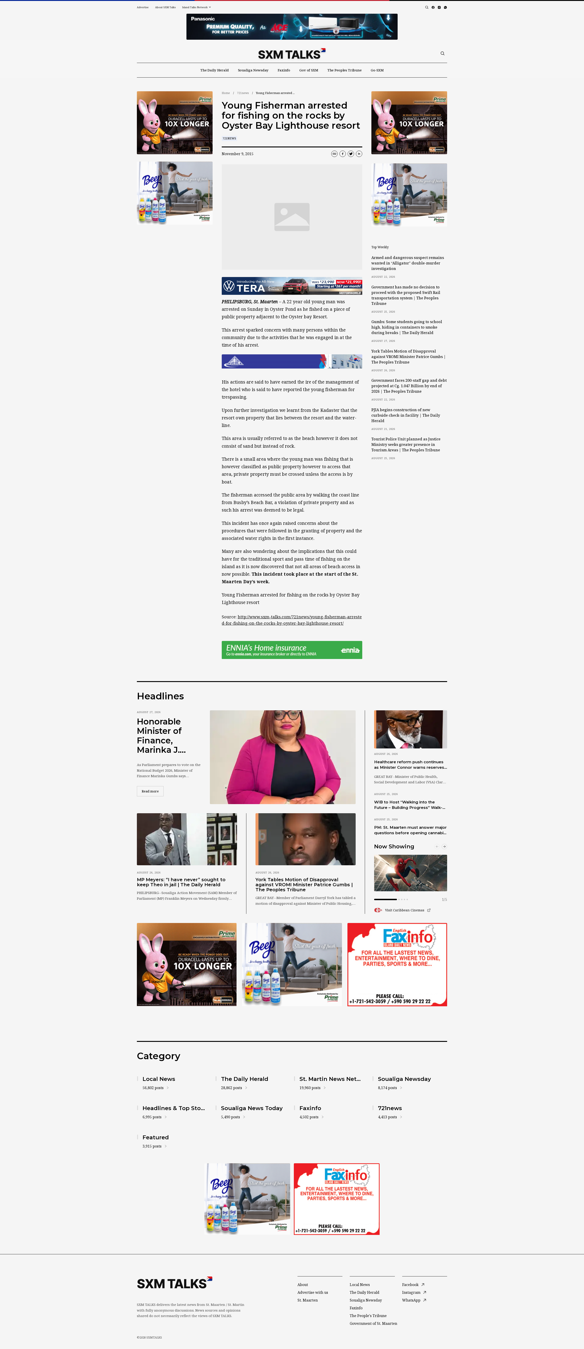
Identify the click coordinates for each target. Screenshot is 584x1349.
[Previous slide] (437, 846)
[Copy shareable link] (334, 154)
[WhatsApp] (445, 7)
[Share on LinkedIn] (359, 154)
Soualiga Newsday (253, 70)
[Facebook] (433, 7)
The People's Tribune (368, 1315)
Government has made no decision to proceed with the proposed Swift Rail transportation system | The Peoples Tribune (405, 295)
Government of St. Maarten (373, 1323)
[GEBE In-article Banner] (292, 361)
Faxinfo (284, 70)
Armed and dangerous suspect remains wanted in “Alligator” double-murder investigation (407, 263)
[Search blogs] (426, 7)
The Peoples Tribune (344, 70)
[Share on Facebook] (342, 154)
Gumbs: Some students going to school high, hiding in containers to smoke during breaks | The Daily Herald (406, 327)
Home (226, 93)
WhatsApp (411, 1300)
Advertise (143, 7)
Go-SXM (377, 70)
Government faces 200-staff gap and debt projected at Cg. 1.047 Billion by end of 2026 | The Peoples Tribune (409, 386)
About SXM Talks (165, 7)
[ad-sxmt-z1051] (175, 193)
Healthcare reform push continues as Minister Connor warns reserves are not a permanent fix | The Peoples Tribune (409, 765)
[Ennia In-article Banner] (292, 650)
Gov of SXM (308, 70)
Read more (153, 791)
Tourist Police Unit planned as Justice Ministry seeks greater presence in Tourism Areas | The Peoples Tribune (406, 444)
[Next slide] (444, 846)
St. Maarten (307, 1300)
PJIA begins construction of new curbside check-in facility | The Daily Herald (405, 415)
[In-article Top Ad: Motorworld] (292, 286)
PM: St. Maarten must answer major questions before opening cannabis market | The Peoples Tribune (410, 830)
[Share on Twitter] (351, 154)
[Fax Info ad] (397, 964)
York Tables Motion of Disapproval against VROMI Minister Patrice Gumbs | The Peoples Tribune (408, 357)
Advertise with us (312, 1292)
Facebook (410, 1284)
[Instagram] (439, 7)
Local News (360, 1284)
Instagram (411, 1292)
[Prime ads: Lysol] (175, 122)
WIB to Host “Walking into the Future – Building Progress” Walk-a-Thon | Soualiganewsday (410, 805)
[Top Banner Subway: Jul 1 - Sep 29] (292, 27)
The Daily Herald (214, 70)
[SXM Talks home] (292, 53)
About (302, 1284)
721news (243, 93)
